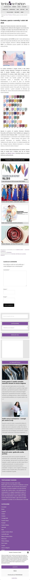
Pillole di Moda (5, 541)
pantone (13, 253)
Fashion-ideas (5, 520)
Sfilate (3, 550)
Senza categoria (5, 547)
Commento (6, 269)
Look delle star (5, 534)
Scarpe (3, 545)
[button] (28, 552)
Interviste (3, 527)
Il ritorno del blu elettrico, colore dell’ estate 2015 (13, 201)
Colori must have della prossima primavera (12, 222)
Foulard (3, 522)
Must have (4, 538)
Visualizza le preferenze (15, 574)
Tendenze (9, 252)
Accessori (3, 507)
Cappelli (3, 511)
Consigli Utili (4, 518)
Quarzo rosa (11, 153)
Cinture (3, 513)
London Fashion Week (7, 532)
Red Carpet (4, 543)
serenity (3, 255)
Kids (2, 529)
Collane (3, 516)
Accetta (15, 567)
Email (5, 296)
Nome (5, 289)
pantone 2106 (19, 253)
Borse (2, 509)
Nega (15, 570)
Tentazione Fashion (15, 3)
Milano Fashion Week (6, 536)
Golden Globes (5, 525)
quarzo (24, 253)
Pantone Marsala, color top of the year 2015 (12, 244)
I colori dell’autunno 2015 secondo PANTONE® (13, 181)
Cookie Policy (14, 578)
